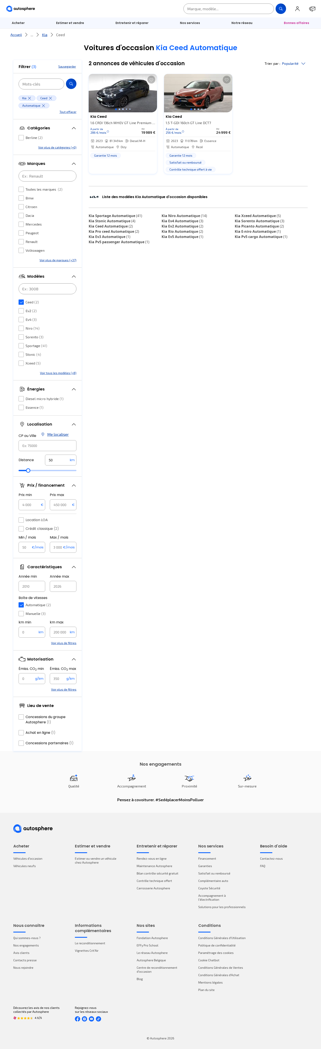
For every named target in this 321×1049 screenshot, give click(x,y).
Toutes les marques (44, 189)
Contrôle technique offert (154, 881)
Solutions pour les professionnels (222, 907)
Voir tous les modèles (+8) (58, 373)
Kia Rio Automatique (182, 231)
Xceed (33, 363)
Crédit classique (42, 528)
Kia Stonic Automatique (112, 221)
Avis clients (21, 953)
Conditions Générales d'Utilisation (222, 938)
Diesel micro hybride (45, 399)
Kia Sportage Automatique (115, 215)
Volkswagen (35, 250)
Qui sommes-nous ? (27, 938)
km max (57, 622)
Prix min (25, 494)
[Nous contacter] (312, 8)
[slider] (28, 470)
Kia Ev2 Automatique (182, 226)
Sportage (36, 346)
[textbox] (60, 460)
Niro (33, 328)
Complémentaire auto (213, 881)
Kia (44, 34)
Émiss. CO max (63, 668)
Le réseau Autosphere (152, 953)
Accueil (16, 35)
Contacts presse (25, 960)
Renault (32, 242)
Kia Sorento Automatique (259, 221)
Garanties (205, 866)
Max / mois (59, 537)
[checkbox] (21, 137)
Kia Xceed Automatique (258, 215)
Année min (28, 576)
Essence (34, 407)
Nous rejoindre (23, 967)
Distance (26, 459)
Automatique (38, 605)
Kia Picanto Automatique (259, 226)
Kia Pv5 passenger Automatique (119, 242)
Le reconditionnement (90, 943)
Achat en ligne (40, 732)
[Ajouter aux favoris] (151, 80)
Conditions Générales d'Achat (218, 975)
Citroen (31, 207)
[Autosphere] (20, 9)
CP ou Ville (27, 435)
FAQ (262, 866)
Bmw (30, 198)
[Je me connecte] (297, 8)
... (32, 34)
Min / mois (27, 537)
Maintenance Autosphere (154, 866)
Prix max (57, 494)
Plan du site (206, 990)
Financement (207, 858)
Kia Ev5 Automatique (182, 236)
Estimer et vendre (70, 23)
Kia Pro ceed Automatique (114, 231)
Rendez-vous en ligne (152, 858)
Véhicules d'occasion (27, 858)
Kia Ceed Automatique (111, 226)
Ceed (32, 302)
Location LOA (37, 519)
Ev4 (31, 319)
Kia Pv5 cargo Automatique (261, 236)
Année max (59, 576)
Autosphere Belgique (151, 960)
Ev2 (31, 311)
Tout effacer (67, 112)
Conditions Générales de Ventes (220, 967)
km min (25, 622)
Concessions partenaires (50, 743)
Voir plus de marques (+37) (58, 260)
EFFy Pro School (147, 945)
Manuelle (36, 613)
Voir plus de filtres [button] (63, 643)
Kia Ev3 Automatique (109, 236)
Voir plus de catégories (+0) (57, 147)
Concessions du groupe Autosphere (46, 719)
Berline (34, 137)
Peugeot (32, 233)
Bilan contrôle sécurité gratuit (157, 873)
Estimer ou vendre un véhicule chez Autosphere (95, 860)
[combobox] (47, 445)
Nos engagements (26, 945)
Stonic (33, 354)
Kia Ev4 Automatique (182, 221)
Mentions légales (210, 982)
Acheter (18, 23)
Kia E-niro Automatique (258, 231)
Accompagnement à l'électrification (212, 897)
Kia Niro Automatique (184, 215)
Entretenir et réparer (132, 23)
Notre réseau (241, 23)
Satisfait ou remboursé (214, 873)
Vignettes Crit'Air (86, 950)
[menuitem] (18, 22)
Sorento (34, 337)
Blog (140, 979)
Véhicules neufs (24, 866)
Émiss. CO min (31, 668)
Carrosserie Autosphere (153, 888)
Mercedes (34, 224)
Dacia (30, 215)
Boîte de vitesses (33, 597)
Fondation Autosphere (152, 938)
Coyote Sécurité (209, 888)
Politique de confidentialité (217, 945)
